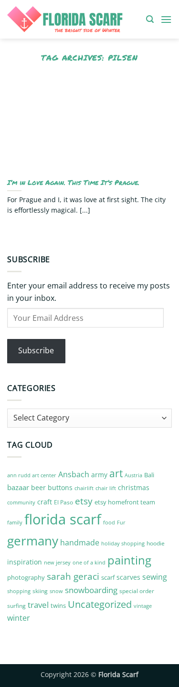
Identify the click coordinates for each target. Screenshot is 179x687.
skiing (40, 591)
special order (136, 591)
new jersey (57, 562)
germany (32, 540)
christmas (133, 487)
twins (58, 605)
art (116, 473)
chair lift (105, 488)
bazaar (18, 487)
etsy (84, 501)
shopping (19, 591)
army (99, 474)
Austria (133, 475)
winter (18, 618)
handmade (79, 542)
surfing (16, 606)
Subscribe (36, 350)
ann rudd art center (31, 475)
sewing (154, 577)
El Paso (63, 502)
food (109, 522)
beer (38, 487)
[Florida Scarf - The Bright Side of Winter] (73, 19)
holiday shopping (123, 543)
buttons (60, 487)
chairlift (84, 488)
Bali (149, 475)
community (21, 502)
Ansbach (73, 474)
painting (129, 560)
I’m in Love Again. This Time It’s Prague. (73, 182)
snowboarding (91, 589)
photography (26, 577)
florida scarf (62, 519)
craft (44, 501)
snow (56, 591)
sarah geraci (73, 576)
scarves (128, 577)
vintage (143, 605)
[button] (150, 19)
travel (38, 604)
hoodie (156, 543)
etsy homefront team (125, 502)
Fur (121, 522)
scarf (108, 577)
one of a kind (89, 562)
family (14, 522)
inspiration (24, 561)
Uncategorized (100, 604)
